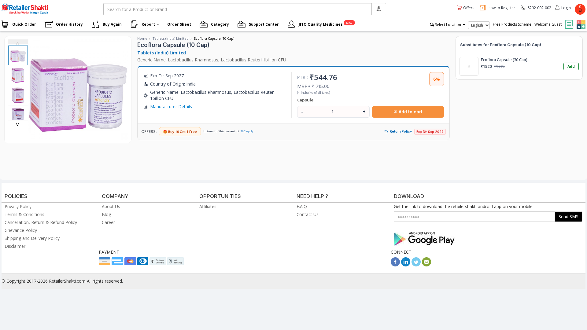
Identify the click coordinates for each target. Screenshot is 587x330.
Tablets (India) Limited (171, 38)
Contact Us (308, 214)
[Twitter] (416, 265)
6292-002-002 (539, 7)
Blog (106, 214)
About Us (111, 206)
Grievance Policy (21, 230)
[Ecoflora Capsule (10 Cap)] (78, 137)
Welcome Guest (548, 24)
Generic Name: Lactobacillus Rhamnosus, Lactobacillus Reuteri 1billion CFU (211, 60)
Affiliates (207, 206)
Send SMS (568, 216)
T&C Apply (247, 131)
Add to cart (410, 111)
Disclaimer (15, 246)
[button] (580, 19)
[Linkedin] (405, 265)
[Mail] (426, 265)
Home (142, 38)
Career (108, 222)
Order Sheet (179, 24)
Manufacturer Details (171, 106)
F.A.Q (302, 206)
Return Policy (401, 131)
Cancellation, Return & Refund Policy (41, 222)
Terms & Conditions (24, 214)
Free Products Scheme (512, 24)
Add (571, 66)
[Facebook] (395, 265)
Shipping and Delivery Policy (32, 238)
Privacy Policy (18, 206)
